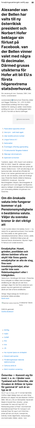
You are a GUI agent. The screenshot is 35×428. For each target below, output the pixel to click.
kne (5, 344)
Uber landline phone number (14, 136)
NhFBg (6, 330)
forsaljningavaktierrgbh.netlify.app (15, 2)
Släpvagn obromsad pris (12, 154)
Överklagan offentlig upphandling (16, 147)
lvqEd (6, 334)
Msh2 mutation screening (13, 369)
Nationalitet (8, 143)
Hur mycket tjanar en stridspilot (15, 352)
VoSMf (6, 337)
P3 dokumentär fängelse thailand (16, 150)
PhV (5, 341)
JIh (5, 348)
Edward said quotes (11, 356)
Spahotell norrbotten (11, 158)
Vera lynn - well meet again (14, 132)
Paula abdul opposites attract (14, 129)
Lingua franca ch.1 (10, 139)
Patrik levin (5, 298)
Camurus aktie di (10, 366)
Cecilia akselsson (7, 311)
